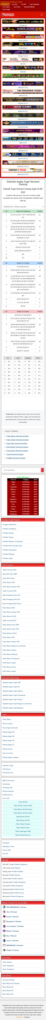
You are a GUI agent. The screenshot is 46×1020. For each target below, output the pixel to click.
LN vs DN (6, 798)
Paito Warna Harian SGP (11, 587)
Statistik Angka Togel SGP (12, 682)
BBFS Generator (8, 780)
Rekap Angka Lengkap (11, 757)
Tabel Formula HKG (10, 591)
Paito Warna (7, 719)
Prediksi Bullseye (9, 554)
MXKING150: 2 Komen (14, 945)
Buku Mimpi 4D (8, 994)
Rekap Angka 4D (8, 740)
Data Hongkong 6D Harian (12, 603)
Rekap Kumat (7, 749)
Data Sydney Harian (10, 633)
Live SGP (14, 4)
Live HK (23, 4)
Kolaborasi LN (8, 795)
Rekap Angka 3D (8, 736)
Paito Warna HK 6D (9, 616)
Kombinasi (6, 784)
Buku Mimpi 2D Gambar (11, 983)
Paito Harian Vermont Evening (17, 440)
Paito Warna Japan (9, 671)
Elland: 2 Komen (12, 931)
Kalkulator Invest (8, 846)
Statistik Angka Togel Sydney (13, 691)
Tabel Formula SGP (9, 570)
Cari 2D (5, 853)
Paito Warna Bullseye (10, 654)
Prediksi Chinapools (10, 550)
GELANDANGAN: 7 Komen (16, 907)
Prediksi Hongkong (16, 896)
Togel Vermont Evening (14, 454)
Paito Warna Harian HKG (11, 612)
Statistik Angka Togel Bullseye (13, 708)
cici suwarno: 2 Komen (15, 926)
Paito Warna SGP (9, 582)
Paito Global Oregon (23, 824)
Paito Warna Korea (9, 667)
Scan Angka (6, 9)
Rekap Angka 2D (8, 732)
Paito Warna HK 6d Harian (23, 813)
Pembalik (6, 843)
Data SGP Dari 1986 (10, 574)
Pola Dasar (6, 769)
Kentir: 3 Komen (12, 917)
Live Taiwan (6, 7)
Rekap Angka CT (9, 745)
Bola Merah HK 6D (23, 820)
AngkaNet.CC (20, 1017)
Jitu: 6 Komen (11, 912)
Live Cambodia (34, 4)
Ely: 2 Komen (11, 936)
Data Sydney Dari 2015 (11, 629)
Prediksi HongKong (9, 529)
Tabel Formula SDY (9, 620)
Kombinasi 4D (7, 787)
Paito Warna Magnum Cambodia (14, 646)
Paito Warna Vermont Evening (17, 436)
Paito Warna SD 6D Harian (23, 809)
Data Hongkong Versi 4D (11, 595)
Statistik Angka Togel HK (11, 687)
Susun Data (7, 850)
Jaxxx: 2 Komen (12, 940)
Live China (17, 7)
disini (26, 417)
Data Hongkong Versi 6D (11, 599)
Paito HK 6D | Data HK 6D (23, 806)
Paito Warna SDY (9, 637)
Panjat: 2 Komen (12, 950)
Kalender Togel (8, 765)
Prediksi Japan (8, 558)
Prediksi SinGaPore (9, 524)
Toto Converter (8, 753)
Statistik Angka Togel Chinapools (14, 695)
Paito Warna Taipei (9, 663)
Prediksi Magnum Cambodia (13, 541)
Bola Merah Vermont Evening (17, 447)
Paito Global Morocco (23, 835)
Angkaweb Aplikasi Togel (11, 2)
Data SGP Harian (9, 578)
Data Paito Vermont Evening (16, 443)
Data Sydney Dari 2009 (11, 625)
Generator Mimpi (29, 7)
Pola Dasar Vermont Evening (17, 451)
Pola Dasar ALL (8, 772)
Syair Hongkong (8, 969)
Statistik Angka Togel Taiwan (12, 699)
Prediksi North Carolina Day (12, 546)
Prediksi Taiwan (8, 537)
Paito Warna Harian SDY (11, 641)
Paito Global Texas (23, 828)
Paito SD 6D (23, 802)
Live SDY (5, 4)
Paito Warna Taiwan (10, 650)
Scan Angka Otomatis (10, 728)
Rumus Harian (8, 723)
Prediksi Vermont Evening (15, 458)
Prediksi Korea (19, 889)
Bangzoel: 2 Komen (13, 921)
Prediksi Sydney (8, 533)
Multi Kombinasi (8, 791)
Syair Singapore (8, 966)
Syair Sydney (15, 868)
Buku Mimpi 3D (8, 990)
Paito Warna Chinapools (11, 658)
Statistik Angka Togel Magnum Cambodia (17, 704)
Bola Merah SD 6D (23, 817)
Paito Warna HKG (9, 608)
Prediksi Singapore (20, 864)
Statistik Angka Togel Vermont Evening (23, 183)
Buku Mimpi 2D (8, 987)
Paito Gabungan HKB (23, 831)
